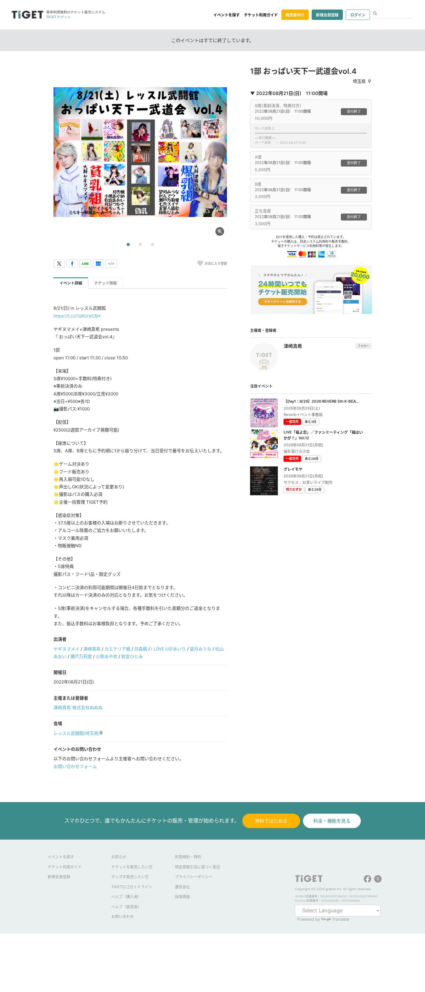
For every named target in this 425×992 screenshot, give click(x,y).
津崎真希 (92, 649)
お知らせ (118, 856)
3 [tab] (152, 245)
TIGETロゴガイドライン (131, 886)
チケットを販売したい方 (132, 866)
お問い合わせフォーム (75, 766)
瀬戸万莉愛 (81, 656)
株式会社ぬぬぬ (87, 707)
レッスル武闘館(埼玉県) (76, 733)
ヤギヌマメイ (66, 649)
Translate (340, 919)
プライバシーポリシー (193, 876)
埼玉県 (359, 81)
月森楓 (140, 649)
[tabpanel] (140, 152)
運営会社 (182, 886)
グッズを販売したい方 (130, 876)
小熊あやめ (106, 656)
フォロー (363, 346)
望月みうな (200, 649)
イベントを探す (226, 14)
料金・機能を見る (331, 821)
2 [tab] (140, 245)
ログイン (357, 14)
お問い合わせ (122, 916)
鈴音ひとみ (132, 656)
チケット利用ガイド (261, 14)
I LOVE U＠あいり (168, 649)
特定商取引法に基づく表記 (197, 866)
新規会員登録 (327, 14)
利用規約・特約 (188, 856)
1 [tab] (128, 245)
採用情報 (182, 896)
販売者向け (295, 14)
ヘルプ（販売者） (126, 906)
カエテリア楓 (117, 649)
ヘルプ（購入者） (126, 896)
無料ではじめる (271, 821)
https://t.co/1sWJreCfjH (76, 316)
